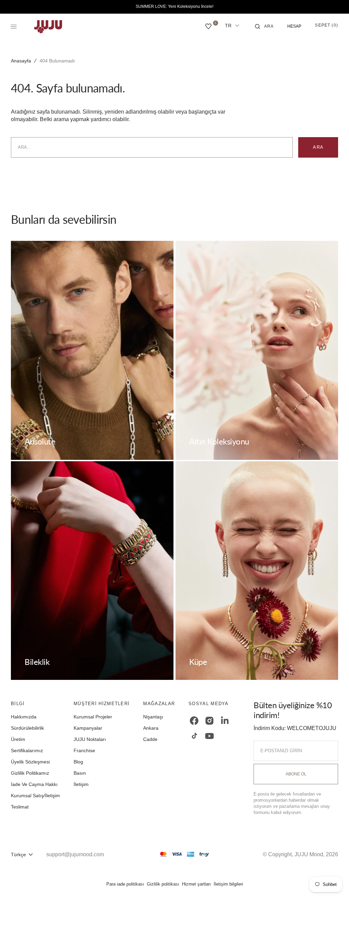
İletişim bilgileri (228, 884)
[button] (264, 26)
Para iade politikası (125, 884)
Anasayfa (21, 60)
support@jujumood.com (75, 854)
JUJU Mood (308, 854)
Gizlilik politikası (163, 884)
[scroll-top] (333, 917)
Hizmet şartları (196, 884)
